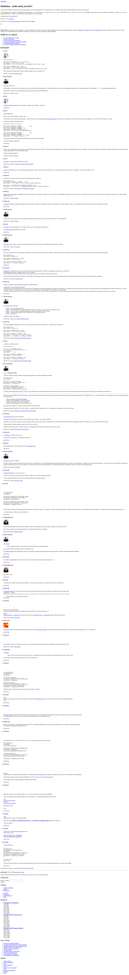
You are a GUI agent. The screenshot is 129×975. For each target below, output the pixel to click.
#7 (7, 167)
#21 (8, 413)
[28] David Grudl (18, 480)
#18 (8, 321)
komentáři (11, 18)
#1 (6, 50)
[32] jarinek (17, 410)
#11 (11, 209)
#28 (11, 534)
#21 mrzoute (6, 435)
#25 (8, 470)
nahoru (33, 21)
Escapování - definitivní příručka (11, 943)
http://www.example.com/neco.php (21, 820)
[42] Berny (33, 410)
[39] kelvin (27, 410)
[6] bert (16, 155)
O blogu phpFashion (8, 887)
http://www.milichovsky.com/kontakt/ (12, 836)
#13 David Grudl (8, 272)
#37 (8, 663)
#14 (8, 249)
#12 (7, 224)
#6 (6, 158)
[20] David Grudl (29, 164)
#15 (8, 268)
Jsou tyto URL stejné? (9, 39)
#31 (7, 580)
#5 (7, 146)
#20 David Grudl (40, 699)
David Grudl (17, 872)
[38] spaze (22, 410)
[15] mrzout (31, 188)
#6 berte (5, 170)
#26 (7, 483)
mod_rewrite (26, 9)
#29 (8, 557)
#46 (7, 842)
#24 (11, 451)
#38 (7, 694)
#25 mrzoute (6, 543)
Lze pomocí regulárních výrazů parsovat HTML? (15, 41)
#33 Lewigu (6, 629)
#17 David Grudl (49, 463)
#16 (8, 281)
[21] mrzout (17, 318)
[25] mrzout (17, 467)
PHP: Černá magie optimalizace (11, 948)
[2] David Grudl (18, 73)
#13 (11, 235)
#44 (7, 813)
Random (6, 971)
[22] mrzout (17, 429)
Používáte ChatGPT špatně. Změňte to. (13, 928)
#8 (8, 175)
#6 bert (122, 395)
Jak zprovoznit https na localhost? (11, 43)
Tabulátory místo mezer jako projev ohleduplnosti (15, 946)
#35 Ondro (6, 652)
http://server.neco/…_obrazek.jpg (11, 615)
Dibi (5, 963)
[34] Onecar (17, 617)
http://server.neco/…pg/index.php (42, 615)
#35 (8, 635)
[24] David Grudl (24, 318)
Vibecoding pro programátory (11, 902)
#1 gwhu (6, 85)
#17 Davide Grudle (8, 416)
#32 (8, 588)
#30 (12, 565)
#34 (8, 620)
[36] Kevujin (17, 646)
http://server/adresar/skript (50, 118)
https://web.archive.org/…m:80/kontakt (13, 835)
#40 (9, 721)
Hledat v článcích (5, 880)
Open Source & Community (10, 967)
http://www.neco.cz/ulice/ (10, 803)
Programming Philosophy (10, 970)
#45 (7, 828)
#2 (10, 76)
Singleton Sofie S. (8, 950)
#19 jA (5, 373)
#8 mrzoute (6, 204)
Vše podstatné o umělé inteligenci (11, 955)
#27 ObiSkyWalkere (8, 551)
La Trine (92, 30)
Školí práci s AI (98, 30)
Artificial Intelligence (9, 962)
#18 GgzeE (15, 391)
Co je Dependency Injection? (10, 954)
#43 (8, 785)
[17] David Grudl (18, 278)
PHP (5, 969)
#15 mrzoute (6, 305)
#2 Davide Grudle (8, 105)
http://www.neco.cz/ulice (9, 800)
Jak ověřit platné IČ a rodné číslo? (12, 951)
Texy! (5, 973)
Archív (5, 889)
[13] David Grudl (24, 188)
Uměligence (80, 30)
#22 (8, 432)
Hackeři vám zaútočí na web (10, 952)
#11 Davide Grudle (8, 229)
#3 (6, 96)
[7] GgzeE (16, 164)
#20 (11, 363)
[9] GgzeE (22, 164)
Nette (5, 897)
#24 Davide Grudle (8, 473)
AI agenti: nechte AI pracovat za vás (13, 914)
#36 (9, 649)
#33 (8, 600)
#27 (12, 517)
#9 (7, 191)
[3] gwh (16, 93)
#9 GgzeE (6, 227)
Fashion (3, 1)
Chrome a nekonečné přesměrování (12, 40)
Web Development (15, 21)
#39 (8, 705)
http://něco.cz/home (42, 629)
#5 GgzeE (6, 161)
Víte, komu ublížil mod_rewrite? (11, 37)
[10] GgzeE (17, 188)
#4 (6, 110)
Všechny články (7, 961)
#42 (8, 764)
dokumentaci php (31, 446)
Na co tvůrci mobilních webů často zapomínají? (15, 44)
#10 (8, 201)
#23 (7, 443)
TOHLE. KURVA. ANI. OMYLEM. (12, 947)
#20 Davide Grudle (8, 591)
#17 (11, 296)
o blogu (22, 872)
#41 (8, 731)
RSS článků (6, 890)
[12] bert (16, 198)
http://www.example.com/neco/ (42, 820)
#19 (6, 341)
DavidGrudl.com (8, 895)
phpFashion (86, 30)
